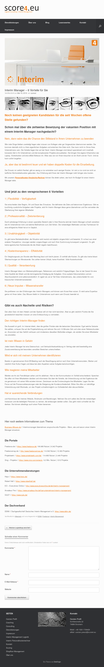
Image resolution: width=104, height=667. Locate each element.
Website (8, 589)
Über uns (32, 22)
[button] (100, 26)
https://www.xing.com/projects (31, 460)
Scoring (9, 647)
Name (8, 574)
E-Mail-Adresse (11, 581)
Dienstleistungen (12, 22)
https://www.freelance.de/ (27, 446)
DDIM (40, 516)
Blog (47, 22)
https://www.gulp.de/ (19, 495)
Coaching (9, 622)
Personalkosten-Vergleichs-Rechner (30, 177)
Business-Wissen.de (13, 427)
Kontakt (83, 22)
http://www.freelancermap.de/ (31, 451)
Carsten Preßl (11, 619)
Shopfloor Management (15, 651)
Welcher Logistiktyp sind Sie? (18, 528)
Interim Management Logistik (17, 637)
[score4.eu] (21, 9)
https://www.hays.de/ (19, 476)
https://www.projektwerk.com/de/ (29, 455)
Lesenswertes (64, 22)
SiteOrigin (57, 662)
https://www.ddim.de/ (63, 511)
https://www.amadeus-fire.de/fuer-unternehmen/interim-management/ (44, 490)
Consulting (10, 626)
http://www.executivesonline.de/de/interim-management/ (48, 485)
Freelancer (45, 516)
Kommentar (10, 548)
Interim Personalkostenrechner (18, 640)
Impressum (9, 29)
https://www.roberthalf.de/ (26, 481)
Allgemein (18, 516)
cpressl (33, 93)
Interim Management (57, 516)
